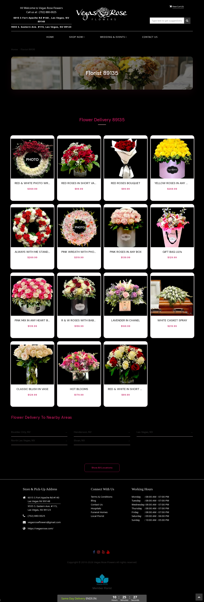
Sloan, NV (79, 440)
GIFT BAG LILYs (172, 252)
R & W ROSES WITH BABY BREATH (79, 320)
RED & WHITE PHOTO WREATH (32, 183)
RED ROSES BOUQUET (125, 183)
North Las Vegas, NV (23, 440)
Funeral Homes (99, 512)
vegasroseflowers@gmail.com (44, 522)
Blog (93, 500)
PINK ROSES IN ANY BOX (126, 252)
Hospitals (96, 508)
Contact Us (150, 36)
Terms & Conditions (101, 496)
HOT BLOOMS (79, 389)
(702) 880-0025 (47, 12)
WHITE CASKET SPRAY (172, 320)
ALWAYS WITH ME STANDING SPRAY (32, 252)
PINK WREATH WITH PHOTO (79, 252)
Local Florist (97, 516)
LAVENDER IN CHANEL (125, 320)
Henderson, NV (82, 432)
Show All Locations (102, 467)
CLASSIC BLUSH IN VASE (32, 389)
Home (50, 36)
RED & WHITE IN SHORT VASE (125, 389)
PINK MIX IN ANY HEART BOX (32, 320)
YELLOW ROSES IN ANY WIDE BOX (172, 183)
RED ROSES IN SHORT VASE (79, 183)
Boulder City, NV (20, 432)
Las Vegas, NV (145, 432)
